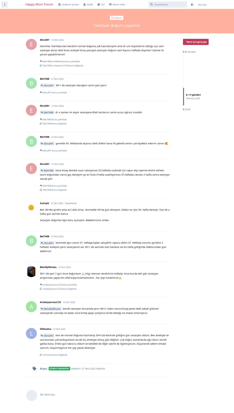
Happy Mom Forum (39, 4)
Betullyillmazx (52, 308)
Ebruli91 (49, 85)
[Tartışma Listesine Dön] (4, 4)
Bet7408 (48, 112)
